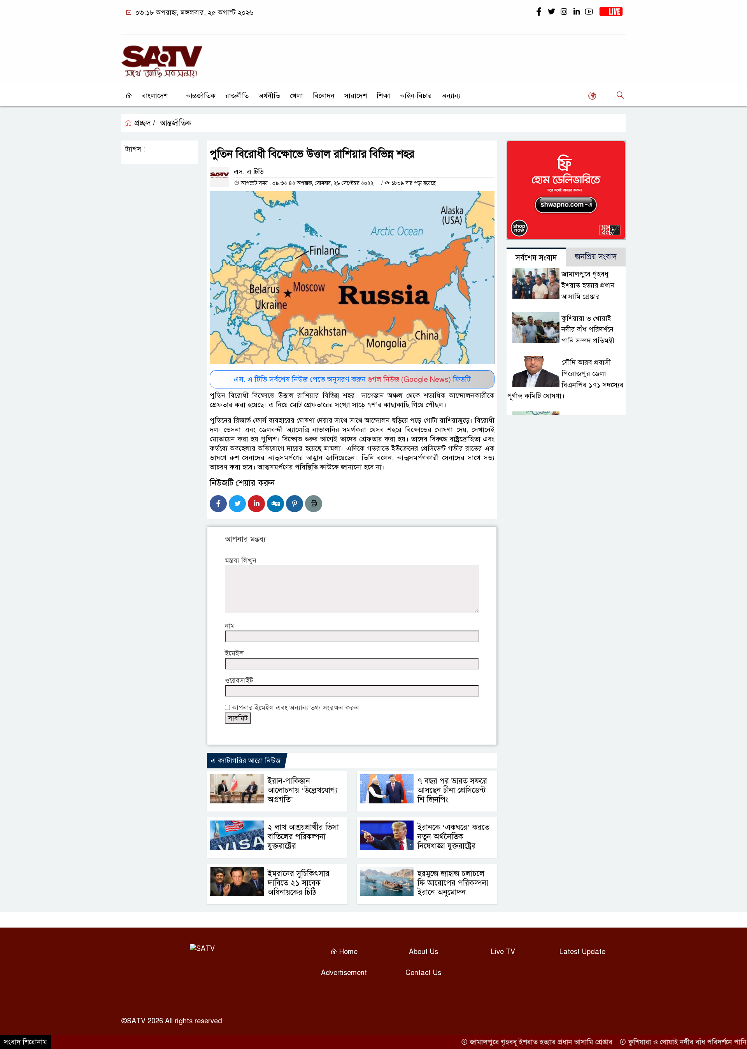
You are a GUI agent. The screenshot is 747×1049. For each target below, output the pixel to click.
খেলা (296, 95)
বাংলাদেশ (155, 95)
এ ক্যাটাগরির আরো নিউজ (246, 760)
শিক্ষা (383, 95)
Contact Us (423, 972)
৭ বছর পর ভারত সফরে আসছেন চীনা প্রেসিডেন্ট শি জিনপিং (452, 790)
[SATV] (161, 58)
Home (347, 951)
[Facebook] (218, 503)
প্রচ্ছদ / (143, 123)
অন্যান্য (451, 95)
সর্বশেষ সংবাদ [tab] (536, 258)
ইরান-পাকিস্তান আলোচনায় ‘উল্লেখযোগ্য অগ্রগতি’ (302, 790)
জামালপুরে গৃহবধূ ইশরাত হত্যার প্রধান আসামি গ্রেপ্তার (588, 285)
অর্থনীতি (269, 95)
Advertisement (344, 972)
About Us (423, 951)
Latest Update (582, 951)
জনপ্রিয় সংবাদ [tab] (596, 257)
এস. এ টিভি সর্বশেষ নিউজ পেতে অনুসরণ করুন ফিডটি (352, 379)
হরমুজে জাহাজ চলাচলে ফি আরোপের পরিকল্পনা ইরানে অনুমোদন (452, 883)
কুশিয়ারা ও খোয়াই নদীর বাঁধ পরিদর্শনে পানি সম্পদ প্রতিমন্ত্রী (587, 329)
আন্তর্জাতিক (201, 95)
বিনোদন (324, 95)
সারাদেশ (355, 95)
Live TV (503, 951)
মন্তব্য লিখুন (240, 560)
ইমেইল (234, 653)
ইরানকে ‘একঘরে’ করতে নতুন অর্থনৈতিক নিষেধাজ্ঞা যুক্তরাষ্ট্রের (453, 836)
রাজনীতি (237, 95)
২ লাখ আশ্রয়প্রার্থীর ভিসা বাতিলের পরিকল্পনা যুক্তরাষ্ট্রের (303, 836)
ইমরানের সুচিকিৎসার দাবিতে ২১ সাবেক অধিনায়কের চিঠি (299, 883)
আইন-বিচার (416, 95)
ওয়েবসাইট (239, 680)
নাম (230, 626)
